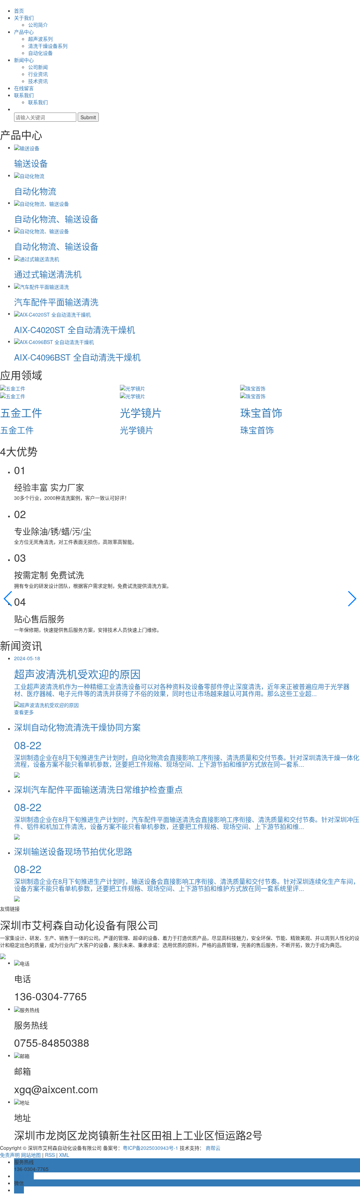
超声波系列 (40, 38)
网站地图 (31, 1154)
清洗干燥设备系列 (48, 45)
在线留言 (24, 87)
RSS (50, 1154)
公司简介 (38, 24)
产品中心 (24, 31)
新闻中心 (24, 59)
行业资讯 (38, 73)
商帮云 (213, 1147)
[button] (8, 598)
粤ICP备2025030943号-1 (150, 1147)
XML (64, 1154)
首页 (19, 10)
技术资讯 (38, 80)
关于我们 (24, 17)
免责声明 (10, 1154)
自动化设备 (40, 52)
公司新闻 (38, 66)
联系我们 (24, 94)
